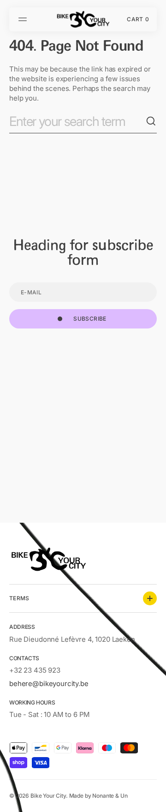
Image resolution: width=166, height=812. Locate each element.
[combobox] (77, 121)
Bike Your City (48, 795)
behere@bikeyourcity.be (49, 683)
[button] (24, 19)
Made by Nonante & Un (98, 795)
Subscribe (89, 318)
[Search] (151, 121)
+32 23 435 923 (34, 670)
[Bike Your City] (83, 19)
